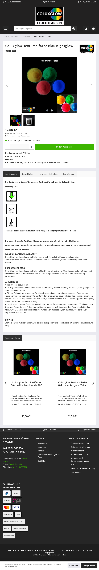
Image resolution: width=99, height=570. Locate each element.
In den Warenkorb (64, 147)
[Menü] (6, 28)
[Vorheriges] (7, 85)
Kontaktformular (15, 464)
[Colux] (87, 49)
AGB (73, 465)
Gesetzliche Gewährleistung (83, 468)
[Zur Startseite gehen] (49, 16)
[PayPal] (7, 493)
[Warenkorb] (93, 28)
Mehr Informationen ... (11, 567)
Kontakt (41, 451)
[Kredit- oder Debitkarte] (11, 507)
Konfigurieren (88, 566)
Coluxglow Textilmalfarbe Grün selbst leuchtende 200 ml (26, 384)
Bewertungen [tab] (68, 174)
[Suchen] (74, 28)
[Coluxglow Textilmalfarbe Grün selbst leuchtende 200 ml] (26, 362)
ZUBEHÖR (42, 461)
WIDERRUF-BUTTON (80, 454)
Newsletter (42, 443)
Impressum (76, 472)
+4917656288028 (19, 467)
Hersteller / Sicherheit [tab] (48, 174)
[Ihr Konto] (86, 28)
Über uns (42, 447)
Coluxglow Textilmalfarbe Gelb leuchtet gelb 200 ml (72, 384)
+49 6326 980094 (13, 448)
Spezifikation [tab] (28, 174)
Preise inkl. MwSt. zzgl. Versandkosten (18, 136)
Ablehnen (73, 566)
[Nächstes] (92, 85)
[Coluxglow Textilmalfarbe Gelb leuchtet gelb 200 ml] (72, 362)
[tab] (11, 174)
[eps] (17, 500)
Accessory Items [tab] (12, 338)
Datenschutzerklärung (80, 447)
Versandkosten (48, 550)
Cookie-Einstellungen (80, 443)
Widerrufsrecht (77, 451)
